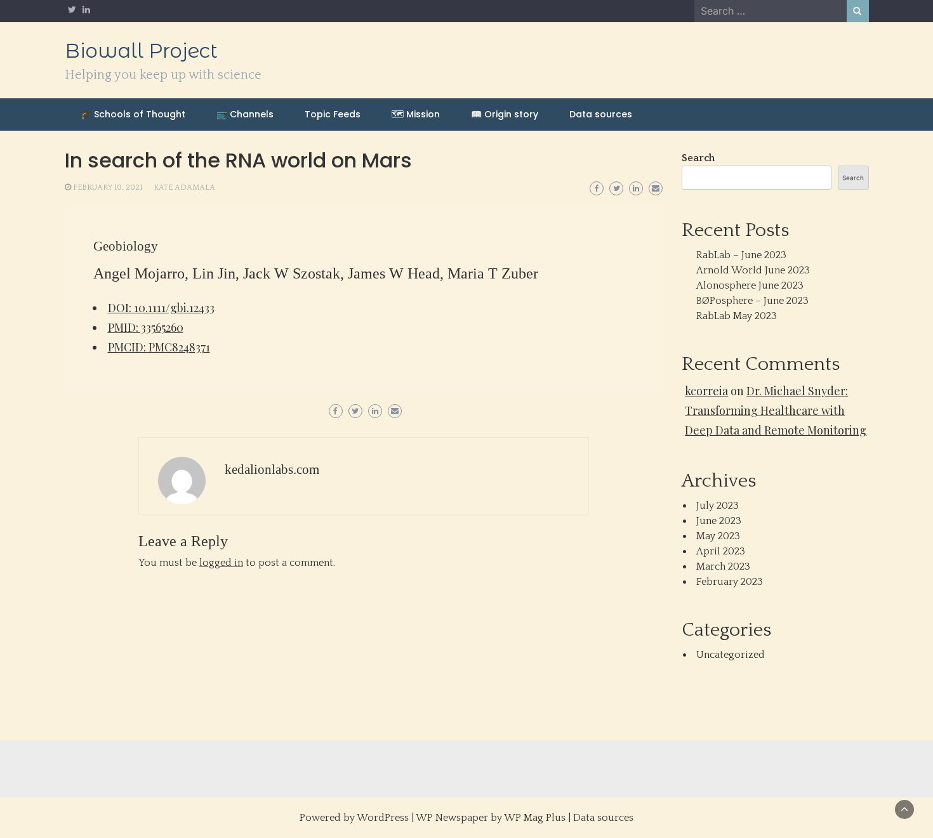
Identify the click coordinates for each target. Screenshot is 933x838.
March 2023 (723, 566)
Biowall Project (141, 51)
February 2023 (729, 581)
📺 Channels (245, 114)
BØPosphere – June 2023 (752, 300)
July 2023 (717, 505)
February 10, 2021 (107, 187)
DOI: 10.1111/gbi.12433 (161, 307)
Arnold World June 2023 (753, 270)
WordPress (383, 817)
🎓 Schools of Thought (133, 114)
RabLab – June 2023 (741, 255)
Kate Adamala (184, 187)
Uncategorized (730, 654)
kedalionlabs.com (272, 469)
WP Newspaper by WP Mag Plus (491, 817)
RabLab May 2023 (736, 316)
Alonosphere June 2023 (750, 285)
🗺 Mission (416, 114)
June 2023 (718, 521)
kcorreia (706, 390)
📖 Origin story (504, 114)
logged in (221, 562)
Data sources (600, 114)
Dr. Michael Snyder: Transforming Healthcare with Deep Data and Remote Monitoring (775, 410)
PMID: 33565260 (145, 327)
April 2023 (720, 551)
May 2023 (718, 536)
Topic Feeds (333, 114)
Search (698, 158)
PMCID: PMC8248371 (159, 347)
